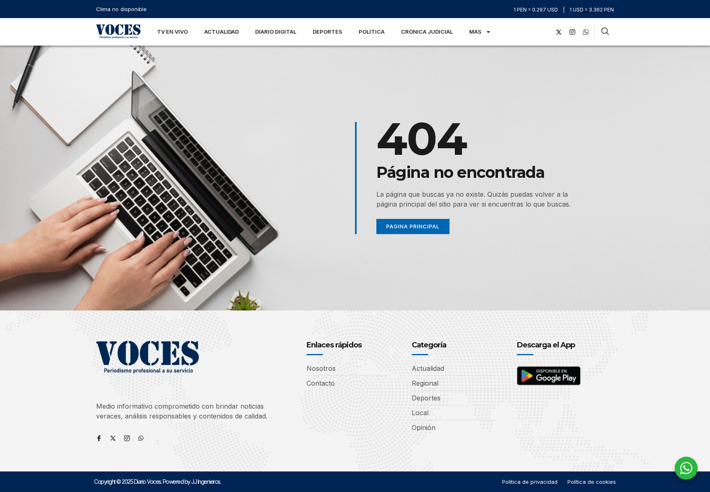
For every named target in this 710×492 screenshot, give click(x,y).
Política (372, 31)
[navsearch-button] (605, 32)
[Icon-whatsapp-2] (586, 32)
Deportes (327, 31)
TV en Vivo (172, 31)
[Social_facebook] (545, 32)
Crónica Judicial (427, 31)
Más (475, 31)
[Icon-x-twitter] (113, 438)
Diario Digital (275, 31)
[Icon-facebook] (99, 438)
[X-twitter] (559, 32)
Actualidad (221, 31)
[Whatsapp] (141, 438)
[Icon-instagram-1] (572, 32)
